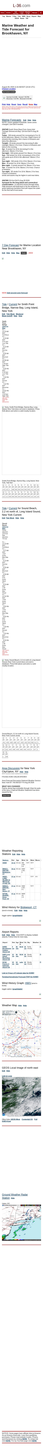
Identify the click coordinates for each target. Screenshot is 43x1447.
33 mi (13, 869)
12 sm (13, 955)
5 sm (13, 947)
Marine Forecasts (11, 119)
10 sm (25, 947)
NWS (23, 16)
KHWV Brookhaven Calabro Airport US (7, 949)
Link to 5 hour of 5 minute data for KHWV (18, 973)
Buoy (28, 16)
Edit (24, 120)
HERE (24, 1439)
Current (13, 304)
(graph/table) (17, 915)
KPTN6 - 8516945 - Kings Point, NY (6, 896)
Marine (8, 16)
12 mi (13, 863)
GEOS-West (15, 1119)
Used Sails (21, 12)
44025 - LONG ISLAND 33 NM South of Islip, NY (6, 880)
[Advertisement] (21, 61)
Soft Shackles (15, 12)
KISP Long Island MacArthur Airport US (6, 957)
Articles (8, 13)
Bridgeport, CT (28, 907)
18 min (17, 963)
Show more (6, 795)
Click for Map (5, 327)
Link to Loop (7, 1076)
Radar (22, 18)
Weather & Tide (27, 12)
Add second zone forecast (17, 293)
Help (34, 120)
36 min (17, 947)
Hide (29, 120)
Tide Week (10, 314)
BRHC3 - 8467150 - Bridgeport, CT (7, 871)
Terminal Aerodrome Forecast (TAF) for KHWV (20, 977)
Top (3, 16)
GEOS (17, 18)
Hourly (24, 253)
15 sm (13, 963)
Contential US (27, 1119)
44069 (5, 863)
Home (2, 13)
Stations (5, 860)
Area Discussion (11, 768)
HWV (28, 983)
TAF (27, 18)
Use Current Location (9, 92)
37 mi (13, 876)
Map (39, 16)
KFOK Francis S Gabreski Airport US (6, 964)
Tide (19, 16)
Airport (34, 16)
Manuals (34, 13)
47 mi (13, 894)
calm (21, 962)
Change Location (9, 89)
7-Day (14, 16)
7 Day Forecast (10, 245)
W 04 (21, 947)
